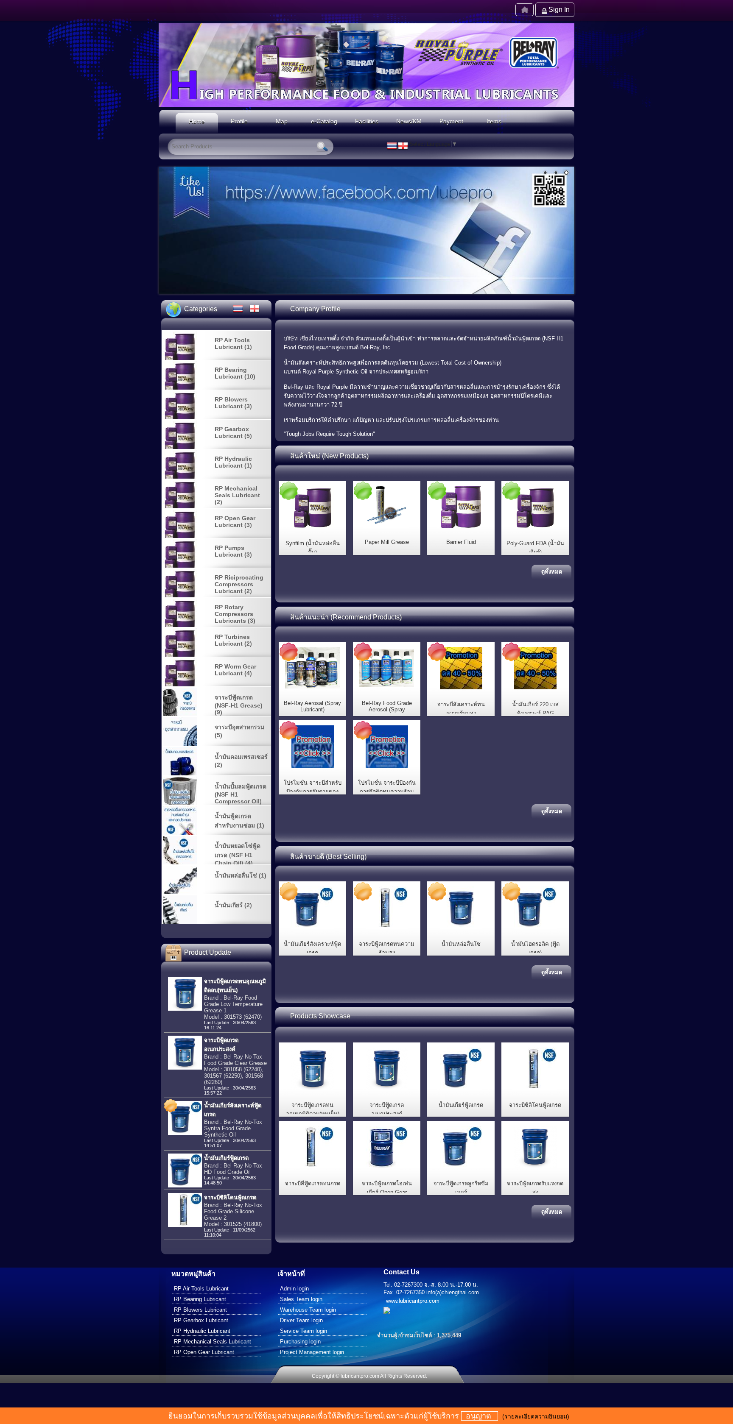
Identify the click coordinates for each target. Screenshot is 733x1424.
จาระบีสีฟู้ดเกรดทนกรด (312, 1183)
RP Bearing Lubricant (200, 1299)
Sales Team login (301, 1299)
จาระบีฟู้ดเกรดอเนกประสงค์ (386, 1109)
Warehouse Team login (308, 1310)
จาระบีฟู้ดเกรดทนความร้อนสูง (386, 948)
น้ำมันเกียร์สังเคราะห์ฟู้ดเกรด (312, 948)
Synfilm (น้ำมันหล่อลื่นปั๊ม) (312, 547)
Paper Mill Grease (387, 542)
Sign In (559, 9)
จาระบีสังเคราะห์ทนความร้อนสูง (461, 708)
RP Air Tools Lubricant (201, 1288)
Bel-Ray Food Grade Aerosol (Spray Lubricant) (387, 709)
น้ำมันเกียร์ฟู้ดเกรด (461, 1105)
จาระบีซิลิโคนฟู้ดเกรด (535, 1105)
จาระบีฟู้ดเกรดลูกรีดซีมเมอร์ (461, 1187)
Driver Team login (301, 1320)
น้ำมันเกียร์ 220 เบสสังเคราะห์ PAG (535, 708)
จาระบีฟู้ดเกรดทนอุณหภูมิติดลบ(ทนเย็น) (312, 1109)
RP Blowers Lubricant (200, 1310)
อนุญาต (480, 1416)
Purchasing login (300, 1341)
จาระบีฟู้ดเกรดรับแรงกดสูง (535, 1187)
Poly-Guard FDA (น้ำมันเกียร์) (535, 547)
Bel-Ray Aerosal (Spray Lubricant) (312, 706)
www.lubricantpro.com (412, 1301)
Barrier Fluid (461, 542)
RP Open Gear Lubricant (204, 1352)
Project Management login (312, 1352)
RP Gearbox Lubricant (201, 1320)
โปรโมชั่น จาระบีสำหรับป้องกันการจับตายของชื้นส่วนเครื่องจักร (312, 792)
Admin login (294, 1288)
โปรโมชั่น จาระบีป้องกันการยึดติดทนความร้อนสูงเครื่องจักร (387, 792)
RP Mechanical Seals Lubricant (212, 1341)
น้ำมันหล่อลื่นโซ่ (461, 944)
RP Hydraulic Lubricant (202, 1331)
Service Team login (303, 1331)
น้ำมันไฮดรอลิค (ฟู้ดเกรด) (535, 948)
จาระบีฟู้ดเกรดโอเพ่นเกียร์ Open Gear (387, 1187)
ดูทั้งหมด (551, 571)
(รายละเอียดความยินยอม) (535, 1416)
